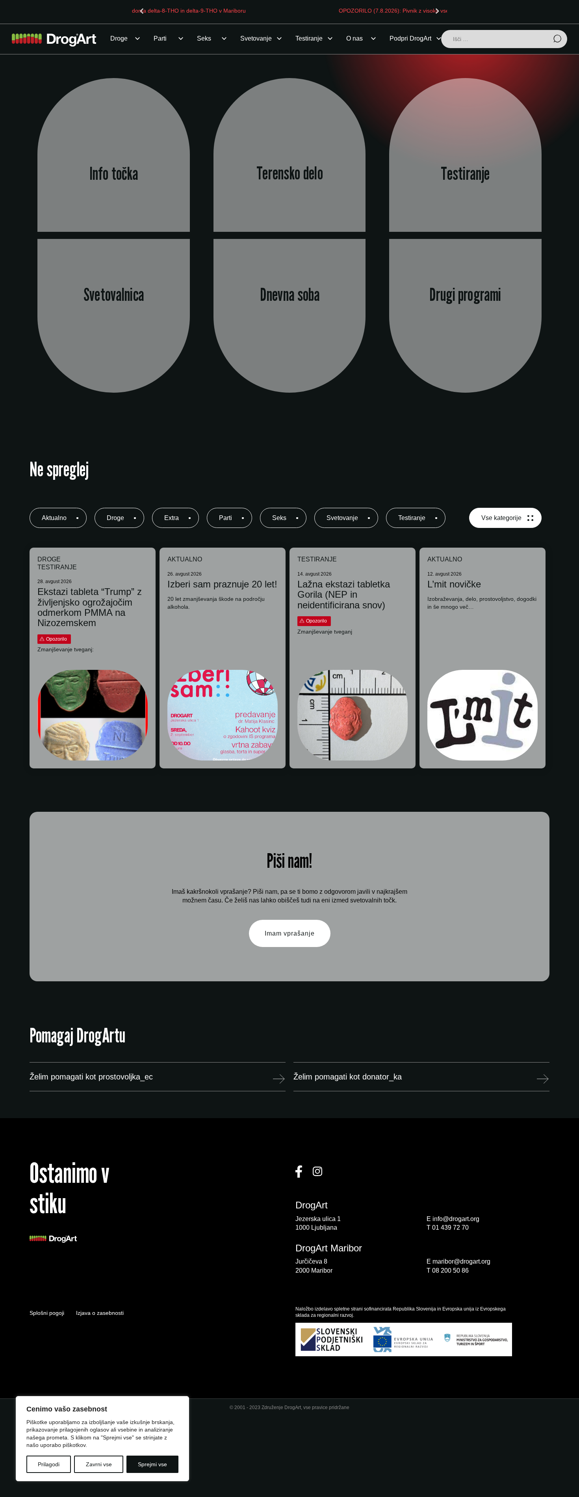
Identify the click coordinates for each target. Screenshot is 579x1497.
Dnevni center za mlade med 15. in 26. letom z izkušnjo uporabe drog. (289, 331)
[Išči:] (504, 39)
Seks (204, 38)
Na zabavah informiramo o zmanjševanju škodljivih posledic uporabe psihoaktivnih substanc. (289, 174)
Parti (160, 38)
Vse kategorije (501, 518)
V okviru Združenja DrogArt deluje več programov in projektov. (465, 331)
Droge (119, 38)
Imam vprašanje (290, 933)
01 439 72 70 (450, 1227)
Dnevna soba (289, 294)
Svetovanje (256, 38)
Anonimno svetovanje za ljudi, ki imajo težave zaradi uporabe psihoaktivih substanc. (113, 331)
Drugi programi (465, 294)
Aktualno (54, 518)
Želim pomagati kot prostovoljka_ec (91, 1076)
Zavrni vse (99, 1464)
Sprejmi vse (152, 1464)
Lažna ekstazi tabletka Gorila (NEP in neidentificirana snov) (343, 594)
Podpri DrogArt (410, 38)
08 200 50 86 (450, 1270)
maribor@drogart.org (461, 1261)
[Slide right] (437, 11)
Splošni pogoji (47, 1313)
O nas (354, 38)
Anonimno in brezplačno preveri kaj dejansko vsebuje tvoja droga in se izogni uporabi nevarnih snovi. (466, 174)
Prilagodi (48, 1464)
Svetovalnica (114, 294)
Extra (171, 518)
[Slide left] (142, 11)
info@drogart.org (455, 1218)
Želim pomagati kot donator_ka (347, 1076)
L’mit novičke (454, 584)
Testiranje (309, 38)
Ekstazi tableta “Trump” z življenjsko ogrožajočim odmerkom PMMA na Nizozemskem (89, 607)
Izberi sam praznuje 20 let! (222, 584)
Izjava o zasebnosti (100, 1313)
